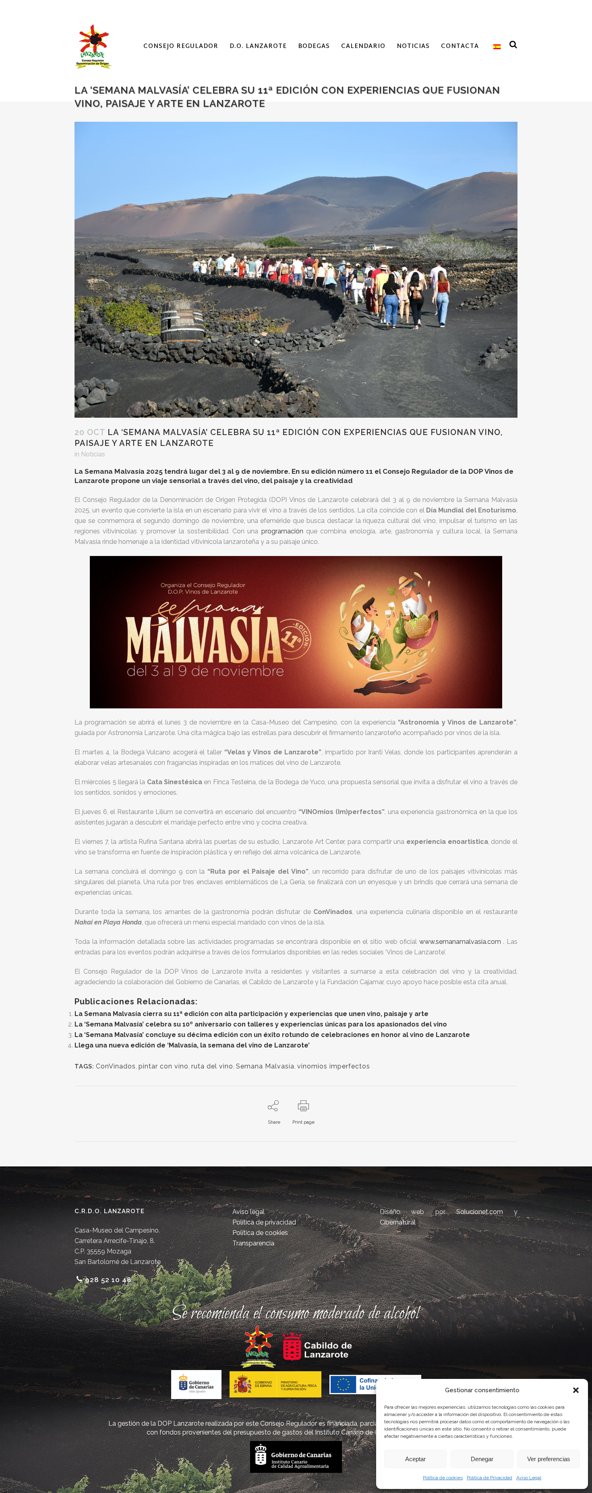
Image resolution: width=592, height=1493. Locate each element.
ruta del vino (212, 1066)
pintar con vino (163, 1066)
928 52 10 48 (108, 1280)
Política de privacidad (264, 1222)
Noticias (93, 454)
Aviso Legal (528, 1478)
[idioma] (495, 47)
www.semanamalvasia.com (460, 941)
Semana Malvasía (265, 1066)
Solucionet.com (479, 1212)
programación (282, 531)
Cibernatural (398, 1222)
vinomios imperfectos (333, 1066)
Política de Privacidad (489, 1478)
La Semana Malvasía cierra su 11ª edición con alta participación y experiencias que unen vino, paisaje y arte (251, 1014)
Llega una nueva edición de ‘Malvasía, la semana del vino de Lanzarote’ (192, 1045)
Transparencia (253, 1243)
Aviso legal (248, 1212)
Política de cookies (443, 1478)
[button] (576, 1390)
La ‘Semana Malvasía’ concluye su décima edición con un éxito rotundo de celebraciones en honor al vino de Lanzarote (272, 1035)
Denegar (482, 1459)
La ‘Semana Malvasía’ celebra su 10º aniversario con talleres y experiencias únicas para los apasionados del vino (261, 1024)
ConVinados (116, 1066)
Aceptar (415, 1459)
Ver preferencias (548, 1459)
